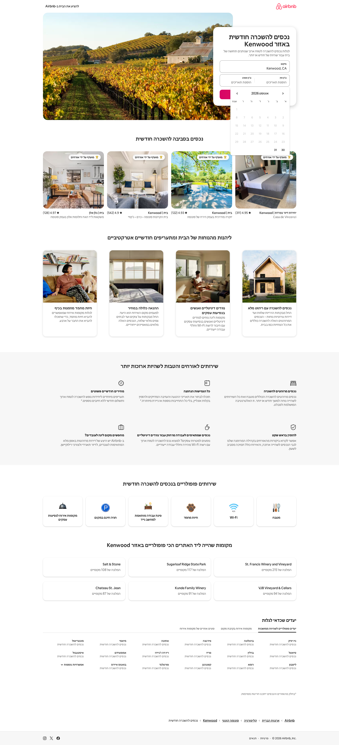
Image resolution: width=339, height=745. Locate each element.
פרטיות (264, 738)
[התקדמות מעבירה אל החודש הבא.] (237, 93)
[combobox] (255, 68)
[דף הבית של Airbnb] (286, 6)
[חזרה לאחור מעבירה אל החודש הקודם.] (283, 93)
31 (275, 150)
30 (283, 150)
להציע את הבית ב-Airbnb (62, 6)
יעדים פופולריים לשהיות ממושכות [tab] (277, 628)
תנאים (252, 738)
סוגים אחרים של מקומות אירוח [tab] (197, 628)
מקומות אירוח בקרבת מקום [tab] (236, 628)
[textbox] (272, 82)
